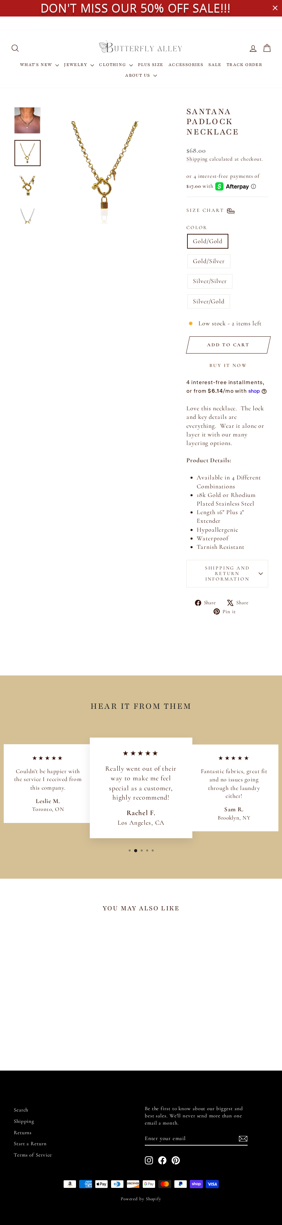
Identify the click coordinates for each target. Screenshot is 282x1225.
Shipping (197, 159)
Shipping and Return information (227, 573)
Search (21, 1110)
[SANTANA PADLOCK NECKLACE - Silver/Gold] (56, 1030)
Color (196, 227)
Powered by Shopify (141, 1199)
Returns (23, 1132)
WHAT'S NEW (37, 64)
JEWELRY (76, 64)
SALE (214, 64)
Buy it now (228, 365)
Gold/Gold (208, 241)
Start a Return (30, 1143)
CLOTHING (113, 64)
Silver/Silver (210, 281)
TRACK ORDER (244, 64)
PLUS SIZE (150, 64)
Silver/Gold (209, 301)
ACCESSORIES (186, 64)
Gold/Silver (209, 261)
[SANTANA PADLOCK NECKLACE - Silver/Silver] (47, 1030)
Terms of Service (33, 1155)
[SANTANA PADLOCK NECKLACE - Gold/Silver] (38, 1030)
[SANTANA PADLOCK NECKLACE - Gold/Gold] (28, 1030)
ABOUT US (138, 75)
